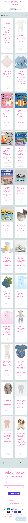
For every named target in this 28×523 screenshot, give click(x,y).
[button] (3, 9)
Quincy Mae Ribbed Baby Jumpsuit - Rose (7, 436)
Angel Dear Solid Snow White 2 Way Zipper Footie (21, 38)
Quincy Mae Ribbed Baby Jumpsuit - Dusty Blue (21, 401)
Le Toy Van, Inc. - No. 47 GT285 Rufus (7, 225)
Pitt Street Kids (13, 514)
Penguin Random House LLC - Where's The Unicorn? (7, 113)
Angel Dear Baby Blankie (7, 72)
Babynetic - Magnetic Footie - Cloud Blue (21, 294)
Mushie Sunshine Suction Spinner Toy (7, 259)
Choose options (7, 48)
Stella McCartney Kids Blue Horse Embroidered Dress (21, 75)
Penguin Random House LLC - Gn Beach (7, 189)
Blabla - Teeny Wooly (21, 327)
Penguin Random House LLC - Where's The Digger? (7, 151)
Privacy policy (20, 516)
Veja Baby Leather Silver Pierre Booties (21, 259)
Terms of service (10, 519)
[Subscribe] (23, 487)
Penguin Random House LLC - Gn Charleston (21, 151)
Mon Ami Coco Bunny (7, 399)
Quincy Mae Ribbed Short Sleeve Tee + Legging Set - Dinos (7, 364)
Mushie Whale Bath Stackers (21, 225)
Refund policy (12, 516)
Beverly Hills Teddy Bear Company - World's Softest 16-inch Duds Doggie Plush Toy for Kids (21, 439)
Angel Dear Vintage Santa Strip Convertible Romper (7, 31)
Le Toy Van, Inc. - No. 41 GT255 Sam (21, 188)
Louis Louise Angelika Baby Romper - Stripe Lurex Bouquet (21, 365)
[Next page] (24, 462)
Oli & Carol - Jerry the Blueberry (7, 293)
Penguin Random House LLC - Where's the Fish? (21, 113)
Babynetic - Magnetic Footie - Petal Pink (7, 329)
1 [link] (3, 462)
